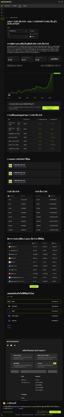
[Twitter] (8, 345)
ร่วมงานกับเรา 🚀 (25, 382)
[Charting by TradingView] (9, 95)
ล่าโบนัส (14, 6)
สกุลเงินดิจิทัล (38, 385)
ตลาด (19, 6)
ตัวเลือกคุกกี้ (50, 414)
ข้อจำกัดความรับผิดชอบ (40, 414)
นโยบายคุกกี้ (15, 408)
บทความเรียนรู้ (39, 382)
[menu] (2, 14)
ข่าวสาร (37, 380)
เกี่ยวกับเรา (23, 380)
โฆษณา (25, 6)
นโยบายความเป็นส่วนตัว (27, 414)
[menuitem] (2, 9)
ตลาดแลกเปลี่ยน (39, 387)
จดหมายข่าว (8, 6)
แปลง (7, 17)
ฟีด (2, 6)
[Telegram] (15, 345)
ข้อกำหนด (17, 414)
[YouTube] (11, 345)
